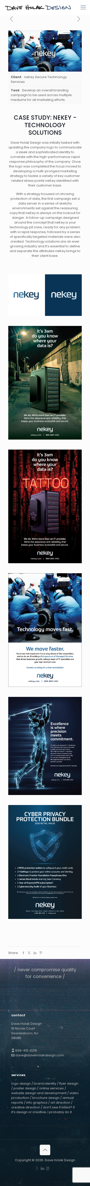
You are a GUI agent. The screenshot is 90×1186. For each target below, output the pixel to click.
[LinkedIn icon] (42, 1168)
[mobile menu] (83, 7)
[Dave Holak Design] (38, 7)
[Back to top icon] (45, 1150)
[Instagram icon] (48, 1168)
